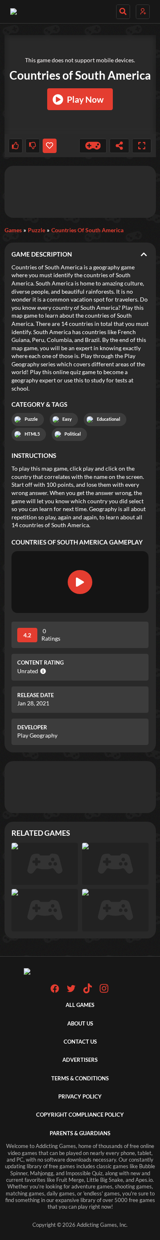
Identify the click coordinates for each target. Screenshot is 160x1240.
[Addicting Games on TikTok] (87, 991)
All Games (80, 1005)
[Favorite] (50, 146)
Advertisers (80, 1060)
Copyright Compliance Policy (80, 1115)
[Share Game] (119, 146)
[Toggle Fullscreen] (142, 146)
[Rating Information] (42, 671)
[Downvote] (32, 146)
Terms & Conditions (80, 1078)
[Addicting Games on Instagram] (104, 991)
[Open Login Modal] (143, 12)
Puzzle (36, 229)
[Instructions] (93, 146)
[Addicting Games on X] (71, 991)
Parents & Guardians (80, 1133)
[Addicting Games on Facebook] (54, 991)
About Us (80, 1024)
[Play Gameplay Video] (80, 582)
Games (13, 229)
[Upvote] (16, 146)
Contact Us (80, 1042)
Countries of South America (87, 229)
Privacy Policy (80, 1097)
